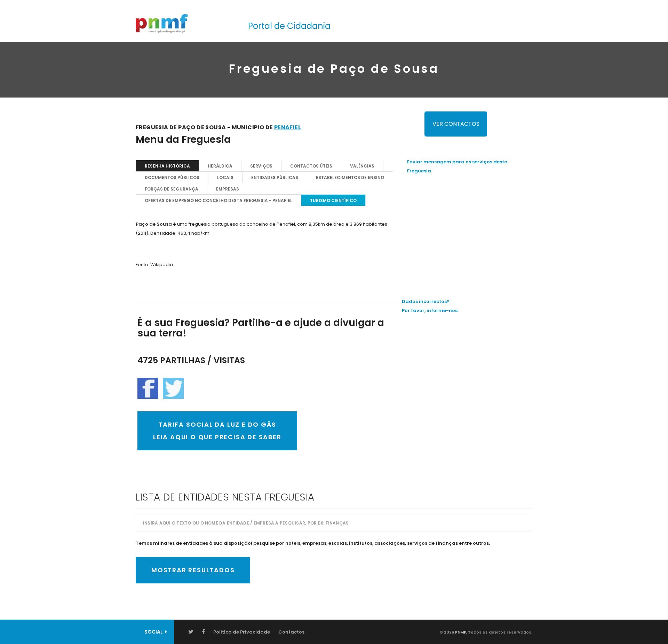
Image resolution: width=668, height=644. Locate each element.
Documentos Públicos (172, 177)
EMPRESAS (227, 189)
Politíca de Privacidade (241, 632)
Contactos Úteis (311, 166)
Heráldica (220, 166)
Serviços (261, 166)
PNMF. (460, 632)
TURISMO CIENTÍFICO (333, 200)
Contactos (291, 632)
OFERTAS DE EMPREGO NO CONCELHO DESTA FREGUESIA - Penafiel (218, 200)
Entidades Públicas (274, 177)
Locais (225, 177)
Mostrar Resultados (192, 570)
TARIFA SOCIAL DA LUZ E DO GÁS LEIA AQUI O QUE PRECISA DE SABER (217, 430)
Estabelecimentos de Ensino (350, 177)
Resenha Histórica (167, 166)
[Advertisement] (470, 229)
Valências (362, 166)
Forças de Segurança (171, 189)
